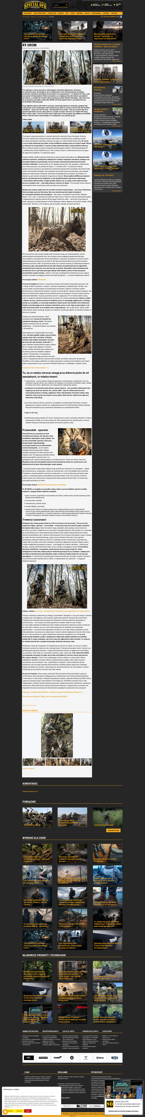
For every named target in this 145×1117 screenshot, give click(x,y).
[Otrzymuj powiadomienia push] (5, 1112)
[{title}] (28, 762)
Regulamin (97, 0)
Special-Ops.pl (35, 5)
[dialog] (124, 1097)
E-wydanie (106, 13)
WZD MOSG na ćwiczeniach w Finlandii (52, 485)
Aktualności (27, 13)
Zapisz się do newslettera (111, 16)
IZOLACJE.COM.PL (69, 1031)
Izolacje (68, 1106)
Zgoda (28, 1111)
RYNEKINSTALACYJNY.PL (90, 1031)
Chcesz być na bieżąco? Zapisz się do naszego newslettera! (44, 696)
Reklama (120, 0)
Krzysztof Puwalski (27, 48)
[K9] (57, 586)
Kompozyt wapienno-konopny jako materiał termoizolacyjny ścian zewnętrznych (71, 1037)
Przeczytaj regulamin (64, 1098)
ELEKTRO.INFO (107, 1031)
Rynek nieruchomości (28, 1041)
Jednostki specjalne (42, 17)
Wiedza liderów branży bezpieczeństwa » (124, 1111)
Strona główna (26, 17)
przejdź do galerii (28, 768)
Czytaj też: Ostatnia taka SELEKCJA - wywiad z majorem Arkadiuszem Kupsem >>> (53, 692)
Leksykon (114, 13)
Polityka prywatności (106, 0)
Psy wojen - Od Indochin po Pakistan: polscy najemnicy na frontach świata (62, 611)
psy (35, 705)
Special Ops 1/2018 (38, 48)
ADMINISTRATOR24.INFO (30, 1031)
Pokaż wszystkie (113, 830)
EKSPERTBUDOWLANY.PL (51, 1031)
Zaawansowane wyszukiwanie (61, 7)
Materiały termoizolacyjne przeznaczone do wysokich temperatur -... (70, 1042)
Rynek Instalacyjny (82, 1106)
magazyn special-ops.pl (87, 0)
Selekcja (61, 13)
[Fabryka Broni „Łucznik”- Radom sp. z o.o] (57, 1058)
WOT (67, 13)
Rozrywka (80, 13)
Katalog (87, 13)
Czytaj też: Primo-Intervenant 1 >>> (35, 368)
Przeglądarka (96, 13)
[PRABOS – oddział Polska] (114, 1058)
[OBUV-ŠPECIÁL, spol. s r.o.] (100, 1058)
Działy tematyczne (40, 13)
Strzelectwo (52, 13)
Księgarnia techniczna (95, 1106)
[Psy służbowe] (57, 229)
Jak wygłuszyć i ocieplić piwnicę (31, 1039)
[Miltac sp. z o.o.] (71, 1058)
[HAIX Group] (86, 1058)
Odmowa (19, 1111)
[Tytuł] (57, 735)
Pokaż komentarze (29, 791)
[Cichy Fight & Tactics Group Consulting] (43, 1058)
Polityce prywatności (17, 1107)
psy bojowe (28, 705)
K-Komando (42, 280)
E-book (72, 13)
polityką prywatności (103, 1096)
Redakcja (114, 0)
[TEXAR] (28, 1058)
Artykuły (33, 17)
